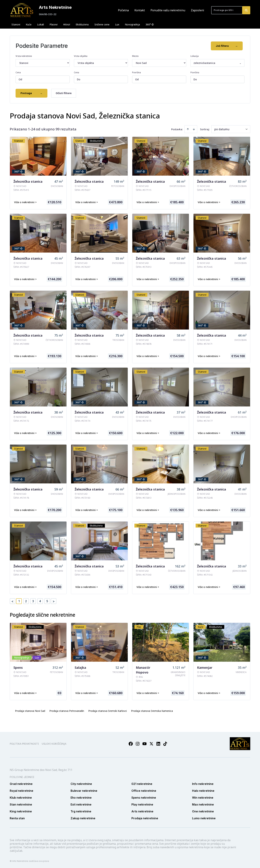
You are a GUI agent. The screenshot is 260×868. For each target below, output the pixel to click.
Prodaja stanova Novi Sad (30, 711)
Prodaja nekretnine (144, 818)
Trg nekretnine (81, 811)
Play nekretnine (142, 804)
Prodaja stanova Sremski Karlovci (107, 711)
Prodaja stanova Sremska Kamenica (152, 711)
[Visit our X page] (151, 744)
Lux (117, 24)
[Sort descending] (194, 129)
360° (148, 24)
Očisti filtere (64, 93)
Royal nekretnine (21, 790)
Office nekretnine (143, 790)
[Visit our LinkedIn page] (158, 744)
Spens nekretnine (143, 797)
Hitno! (66, 24)
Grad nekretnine (21, 784)
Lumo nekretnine (204, 818)
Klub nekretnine (21, 797)
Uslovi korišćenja (54, 743)
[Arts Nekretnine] (22, 10)
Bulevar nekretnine (84, 790)
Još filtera (227, 45)
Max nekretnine (203, 804)
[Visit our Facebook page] (131, 744)
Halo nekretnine (203, 790)
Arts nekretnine (142, 811)
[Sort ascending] (187, 129)
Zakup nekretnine (83, 818)
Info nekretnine (202, 784)
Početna (123, 10)
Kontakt (139, 10)
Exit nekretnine (81, 804)
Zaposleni (197, 10)
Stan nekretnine (21, 804)
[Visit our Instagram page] (137, 744)
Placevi (53, 24)
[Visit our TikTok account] (165, 744)
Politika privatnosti (24, 743)
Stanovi (15, 24)
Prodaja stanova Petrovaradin (66, 711)
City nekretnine (81, 784)
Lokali (40, 24)
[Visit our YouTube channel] (144, 744)
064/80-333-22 (47, 14)
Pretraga (31, 93)
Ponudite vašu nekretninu (168, 10)
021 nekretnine (141, 784)
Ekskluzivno (82, 24)
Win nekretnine (202, 797)
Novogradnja (132, 24)
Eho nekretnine (81, 797)
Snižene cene (101, 24)
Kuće (28, 24)
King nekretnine (21, 811)
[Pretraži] (246, 10)
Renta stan (17, 818)
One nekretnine (203, 811)
